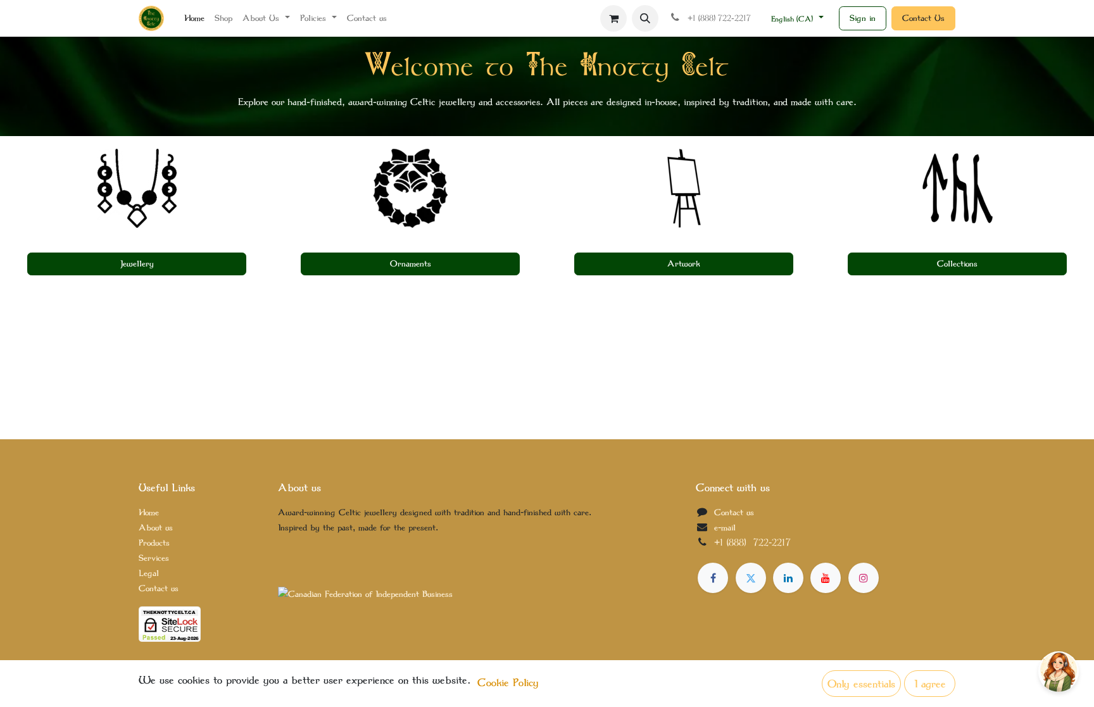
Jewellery (137, 263)
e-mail (725, 527)
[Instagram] (863, 578)
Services (154, 558)
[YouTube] (825, 578)
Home (149, 512)
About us (156, 527)
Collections (957, 263)
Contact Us (923, 18)
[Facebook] (713, 578)
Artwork (683, 263)
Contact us (159, 588)
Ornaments (410, 263)
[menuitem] (194, 18)
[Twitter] (751, 578)
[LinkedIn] (788, 578)
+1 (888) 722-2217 (752, 542)
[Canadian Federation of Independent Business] (365, 593)
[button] (645, 18)
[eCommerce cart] (613, 18)
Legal (149, 573)
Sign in (863, 18)
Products (154, 542)
